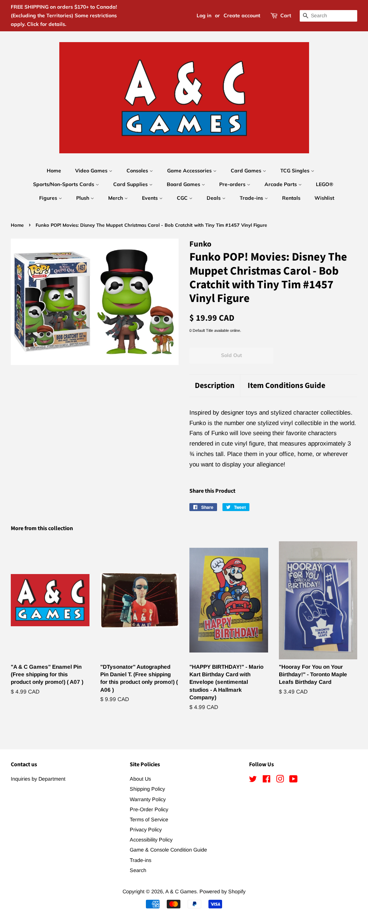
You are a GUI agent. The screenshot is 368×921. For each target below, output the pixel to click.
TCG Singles (295, 170)
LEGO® (324, 184)
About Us (140, 779)
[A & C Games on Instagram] (280, 780)
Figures (49, 198)
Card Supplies (131, 184)
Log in (204, 15)
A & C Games (181, 891)
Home (54, 170)
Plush (83, 198)
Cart (285, 15)
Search (138, 870)
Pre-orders (233, 184)
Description (215, 385)
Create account (242, 15)
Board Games (184, 184)
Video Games (92, 170)
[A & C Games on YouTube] (293, 780)
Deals (214, 198)
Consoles (138, 170)
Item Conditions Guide (286, 385)
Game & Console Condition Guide (168, 850)
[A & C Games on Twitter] (253, 780)
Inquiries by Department (38, 779)
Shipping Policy (147, 789)
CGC (183, 198)
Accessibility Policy (151, 840)
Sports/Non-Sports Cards (64, 184)
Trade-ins (252, 198)
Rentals (291, 198)
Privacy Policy (146, 829)
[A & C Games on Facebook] (266, 780)
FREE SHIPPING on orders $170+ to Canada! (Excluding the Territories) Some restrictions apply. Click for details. (64, 15)
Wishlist (324, 198)
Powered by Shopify (222, 891)
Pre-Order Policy (149, 809)
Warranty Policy (148, 799)
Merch (116, 198)
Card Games (247, 170)
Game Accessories (190, 170)
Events (150, 198)
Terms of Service (149, 819)
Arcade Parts (281, 184)
